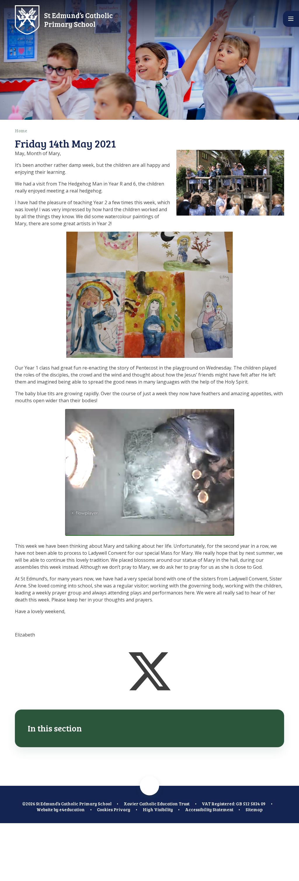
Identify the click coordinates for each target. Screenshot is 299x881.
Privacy (122, 809)
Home (21, 130)
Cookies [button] (105, 809)
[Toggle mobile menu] (291, 19)
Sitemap (254, 809)
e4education (72, 809)
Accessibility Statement (209, 809)
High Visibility (158, 809)
